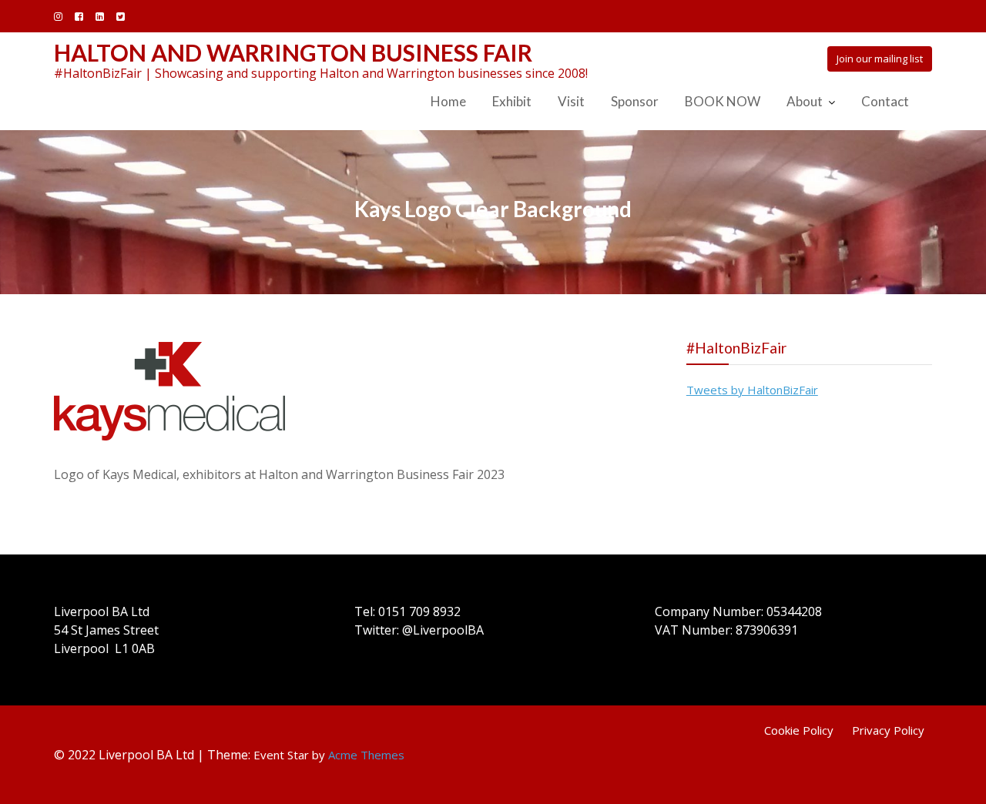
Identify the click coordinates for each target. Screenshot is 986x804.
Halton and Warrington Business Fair (293, 52)
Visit (571, 101)
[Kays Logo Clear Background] (169, 389)
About (804, 101)
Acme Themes (366, 754)
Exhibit (512, 101)
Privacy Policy (888, 730)
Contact (885, 101)
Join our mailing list (880, 58)
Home (448, 101)
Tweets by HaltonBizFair (752, 389)
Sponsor (635, 101)
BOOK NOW (722, 101)
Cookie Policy (798, 730)
